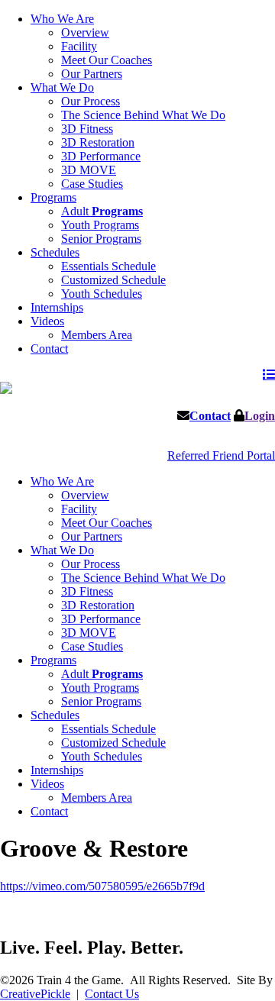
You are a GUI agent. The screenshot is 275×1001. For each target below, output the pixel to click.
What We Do (62, 87)
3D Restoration (97, 142)
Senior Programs (101, 238)
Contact (49, 348)
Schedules (55, 252)
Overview (85, 32)
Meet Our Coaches (106, 59)
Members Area (96, 334)
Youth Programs (100, 224)
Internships (57, 307)
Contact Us (112, 993)
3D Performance (101, 156)
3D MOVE (88, 169)
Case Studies (92, 183)
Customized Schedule (113, 279)
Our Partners (91, 73)
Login (259, 415)
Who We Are (62, 18)
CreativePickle (35, 993)
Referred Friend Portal (221, 455)
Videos (47, 321)
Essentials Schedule (108, 266)
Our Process (90, 101)
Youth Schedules (101, 293)
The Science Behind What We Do (143, 114)
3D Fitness (87, 128)
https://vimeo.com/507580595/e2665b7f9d (102, 886)
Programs (53, 197)
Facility (79, 46)
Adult (102, 211)
